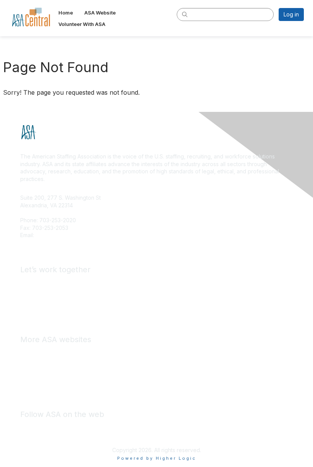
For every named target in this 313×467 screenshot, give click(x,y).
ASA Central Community (49, 375)
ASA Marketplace (42, 363)
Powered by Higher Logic (156, 458)
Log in (291, 14)
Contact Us (49, 235)
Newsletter (53, 386)
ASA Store (33, 352)
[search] (185, 14)
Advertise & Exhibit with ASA (55, 282)
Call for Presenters (43, 305)
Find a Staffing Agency (48, 294)
